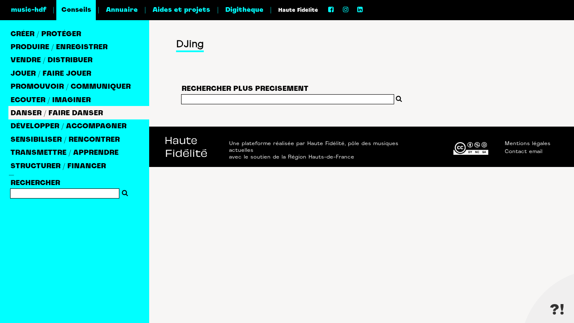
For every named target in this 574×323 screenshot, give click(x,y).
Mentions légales (527, 143)
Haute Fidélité (298, 10)
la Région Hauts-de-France (318, 157)
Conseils (76, 10)
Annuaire (122, 10)
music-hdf (28, 10)
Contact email (523, 151)
